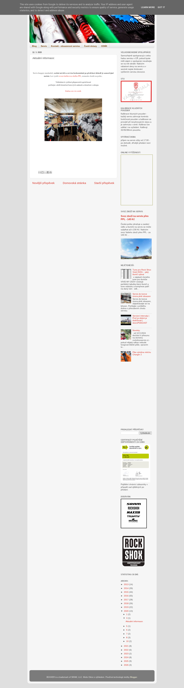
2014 (126, 588)
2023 (126, 654)
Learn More (148, 7)
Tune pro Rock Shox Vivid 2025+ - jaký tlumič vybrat (142, 272)
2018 (126, 603)
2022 (126, 650)
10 (127, 641)
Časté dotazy (90, 46)
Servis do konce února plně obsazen (142, 295)
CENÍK (104, 46)
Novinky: (136, 330)
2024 (126, 657)
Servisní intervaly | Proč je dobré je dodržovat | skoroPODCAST (141, 319)
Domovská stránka (74, 183)
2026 (126, 665)
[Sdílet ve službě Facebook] (47, 172)
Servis (44, 46)
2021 (126, 646)
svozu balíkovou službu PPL (70, 76)
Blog (34, 46)
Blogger (133, 677)
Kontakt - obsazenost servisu (65, 46)
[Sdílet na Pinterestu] (50, 172)
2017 (126, 600)
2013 (126, 584)
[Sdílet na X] (45, 172)
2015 (126, 592)
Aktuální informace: (134, 621)
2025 (126, 661)
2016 (126, 596)
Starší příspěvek (104, 183)
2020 (126, 611)
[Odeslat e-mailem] (39, 172)
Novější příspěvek (43, 183)
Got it (161, 7)
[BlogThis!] (42, 172)
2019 (126, 607)
